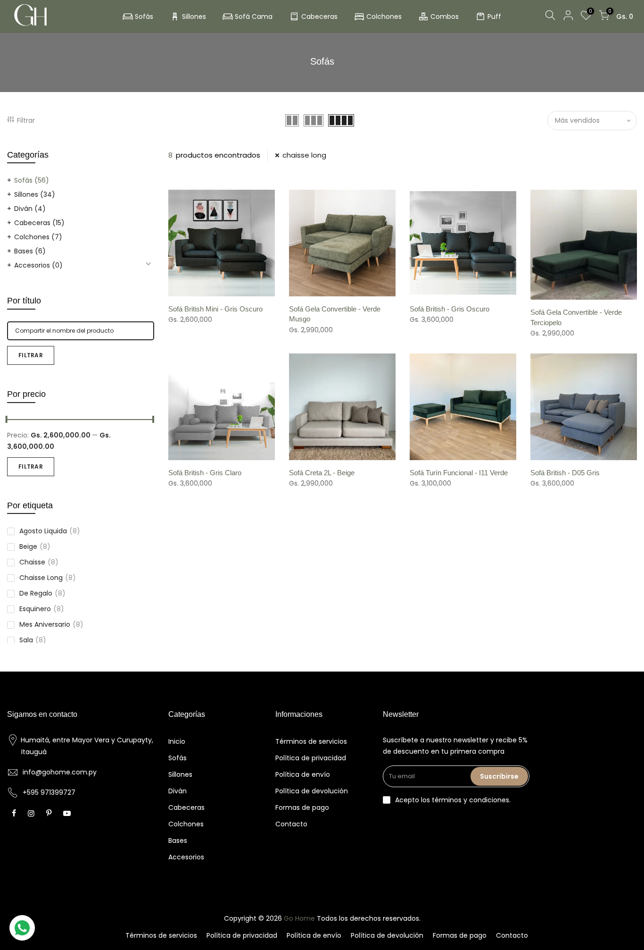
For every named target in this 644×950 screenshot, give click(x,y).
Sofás (144, 16)
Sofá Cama (253, 16)
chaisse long (47, 577)
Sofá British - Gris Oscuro (449, 309)
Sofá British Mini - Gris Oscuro (215, 309)
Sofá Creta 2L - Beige (322, 473)
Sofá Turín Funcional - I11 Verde (459, 473)
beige (34, 546)
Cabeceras (319, 16)
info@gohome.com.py (60, 772)
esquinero (41, 609)
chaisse (38, 562)
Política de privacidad (310, 758)
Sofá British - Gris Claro (204, 473)
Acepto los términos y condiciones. (453, 800)
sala (32, 640)
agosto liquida (49, 531)
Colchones (384, 16)
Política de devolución (311, 791)
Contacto (291, 824)
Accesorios (38, 265)
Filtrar (26, 120)
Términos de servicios (311, 741)
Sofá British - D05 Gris (565, 473)
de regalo (42, 593)
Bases (30, 251)
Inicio (176, 741)
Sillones (194, 16)
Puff (494, 16)
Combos (444, 16)
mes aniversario (51, 624)
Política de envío (302, 774)
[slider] (154, 420)
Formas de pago (302, 807)
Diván (30, 208)
